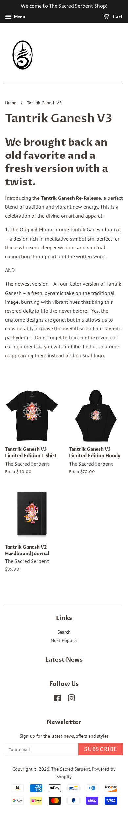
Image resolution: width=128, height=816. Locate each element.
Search (64, 632)
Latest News (64, 660)
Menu (19, 17)
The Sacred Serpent (70, 769)
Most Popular (64, 640)
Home (10, 103)
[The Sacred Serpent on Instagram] (71, 699)
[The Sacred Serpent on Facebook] (57, 699)
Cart (117, 17)
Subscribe (100, 749)
